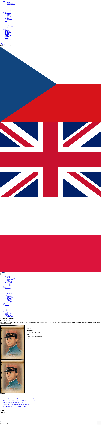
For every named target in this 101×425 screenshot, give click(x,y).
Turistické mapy (9, 24)
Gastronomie (9, 16)
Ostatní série (9, 20)
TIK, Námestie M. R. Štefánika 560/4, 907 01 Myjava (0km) (13, 396)
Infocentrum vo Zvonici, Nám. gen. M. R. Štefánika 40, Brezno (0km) (14, 406)
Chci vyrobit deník (10, 10)
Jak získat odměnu (10, 5)
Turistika (8, 14)
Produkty (4, 12)
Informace (4, 37)
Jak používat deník (10, 3)
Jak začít (4, 1)
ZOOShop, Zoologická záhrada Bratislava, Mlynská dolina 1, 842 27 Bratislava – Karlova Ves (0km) (19, 400)
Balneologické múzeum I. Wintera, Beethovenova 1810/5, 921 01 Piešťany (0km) (16, 404)
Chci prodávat (9, 8)
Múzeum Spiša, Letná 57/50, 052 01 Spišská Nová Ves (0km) (13, 402)
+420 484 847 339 (3, 417)
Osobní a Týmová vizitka (11, 4)
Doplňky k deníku (10, 297)
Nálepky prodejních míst (11, 27)
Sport (8, 17)
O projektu (4, 29)
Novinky (4, 28)
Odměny (8, 25)
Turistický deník (9, 22)
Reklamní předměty (10, 26)
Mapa (3, 11)
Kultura (8, 15)
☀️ (0, 46)
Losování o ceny (9, 281)
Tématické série (9, 19)
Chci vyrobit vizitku (10, 9)
